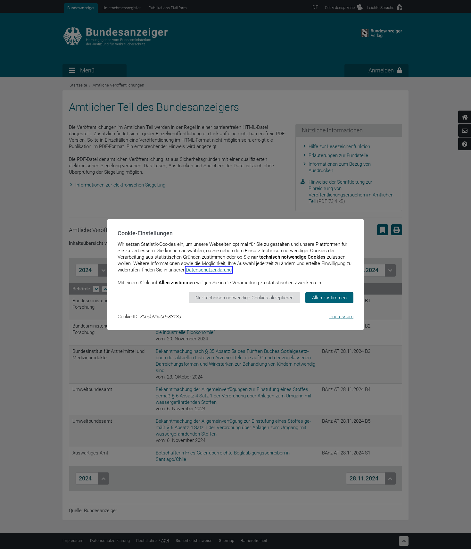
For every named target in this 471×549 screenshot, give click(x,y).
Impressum (341, 317)
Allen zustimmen (329, 297)
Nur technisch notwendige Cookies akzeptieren (244, 297)
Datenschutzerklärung (209, 269)
